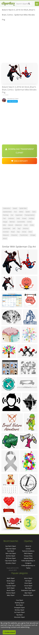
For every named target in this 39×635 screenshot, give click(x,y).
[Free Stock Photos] (8, 3)
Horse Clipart (28, 586)
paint (25, 225)
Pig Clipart (19, 615)
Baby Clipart (10, 595)
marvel (10, 225)
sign (19, 228)
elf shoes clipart (11, 558)
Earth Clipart (11, 588)
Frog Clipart (10, 583)
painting (5, 215)
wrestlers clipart (11, 563)
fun (15, 212)
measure (6, 235)
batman (12, 222)
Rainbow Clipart (28, 595)
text (4, 218)
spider (28, 212)
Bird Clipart (19, 605)
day (18, 232)
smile (31, 225)
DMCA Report (28, 553)
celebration (6, 208)
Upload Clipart (28, 558)
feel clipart (10, 551)
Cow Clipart (19, 600)
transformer (24, 235)
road (12, 232)
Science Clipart (10, 593)
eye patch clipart (11, 546)
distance (25, 228)
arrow (24, 232)
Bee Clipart (28, 588)
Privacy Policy (28, 556)
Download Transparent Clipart (20, 151)
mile (4, 225)
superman (19, 215)
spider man (23, 208)
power (24, 218)
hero (30, 232)
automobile (21, 222)
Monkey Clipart (19, 610)
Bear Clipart (28, 593)
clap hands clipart (10, 561)
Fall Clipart (28, 581)
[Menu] (37, 4)
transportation (29, 215)
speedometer (7, 212)
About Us (28, 546)
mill (14, 228)
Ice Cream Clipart (19, 612)
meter (21, 212)
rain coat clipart (11, 553)
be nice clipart (10, 556)
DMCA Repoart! (20, 161)
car (12, 215)
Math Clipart (11, 578)
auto (33, 212)
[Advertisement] (19, 42)
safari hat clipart (11, 549)
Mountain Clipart (19, 617)
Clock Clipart (28, 583)
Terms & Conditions (28, 551)
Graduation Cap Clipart (28, 590)
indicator (11, 218)
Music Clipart (11, 590)
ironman (6, 232)
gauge (5, 222)
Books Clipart (11, 581)
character (14, 235)
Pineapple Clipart (19, 607)
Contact (28, 549)
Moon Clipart (28, 578)
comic (29, 222)
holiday (31, 218)
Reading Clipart (19, 603)
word (5, 238)
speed (15, 208)
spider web (6, 228)
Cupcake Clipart (11, 586)
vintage (32, 235)
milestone (18, 225)
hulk (18, 218)
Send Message (12, 101)
